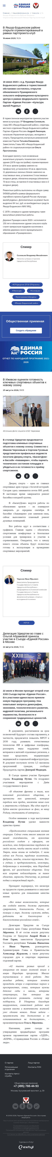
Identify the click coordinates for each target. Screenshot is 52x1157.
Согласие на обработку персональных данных (26, 1134)
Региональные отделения (11, 1068)
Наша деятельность (21, 13)
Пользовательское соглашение (26, 1126)
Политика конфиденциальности (26, 1128)
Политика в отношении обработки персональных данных (26, 1131)
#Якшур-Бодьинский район (26, 303)
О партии (9, 1063)
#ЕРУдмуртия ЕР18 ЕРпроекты (26, 285)
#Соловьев (35, 291)
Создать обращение (26, 330)
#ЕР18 (26, 623)
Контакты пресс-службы (12, 1075)
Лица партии (34, 1063)
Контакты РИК (34, 1067)
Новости (35, 13)
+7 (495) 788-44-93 (26, 1086)
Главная (6, 13)
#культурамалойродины (26, 297)
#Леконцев (17, 291)
